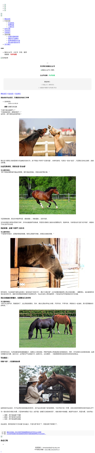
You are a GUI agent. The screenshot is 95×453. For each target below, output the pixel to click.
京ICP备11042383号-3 (52, 449)
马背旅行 (7, 32)
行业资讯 (11, 23)
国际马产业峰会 (13, 38)
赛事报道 (11, 25)
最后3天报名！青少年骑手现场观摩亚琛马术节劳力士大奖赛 (24, 432)
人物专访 (11, 27)
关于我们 (7, 44)
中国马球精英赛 (13, 36)
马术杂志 (7, 30)
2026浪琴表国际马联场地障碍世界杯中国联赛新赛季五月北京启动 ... (26, 433)
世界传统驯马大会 (14, 40)
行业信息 (10, 93)
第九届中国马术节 (14, 42)
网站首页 (7, 19)
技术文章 (7, 28)
